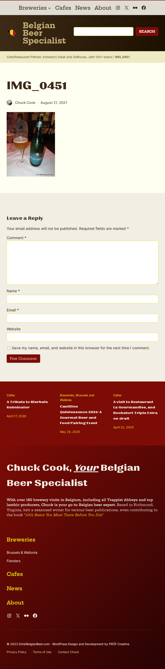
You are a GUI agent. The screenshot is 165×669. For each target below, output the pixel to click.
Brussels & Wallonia (22, 553)
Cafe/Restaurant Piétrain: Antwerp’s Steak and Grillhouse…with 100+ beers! (59, 57)
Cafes (11, 395)
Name (13, 291)
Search (147, 31)
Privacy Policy (16, 652)
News (14, 588)
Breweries (67, 395)
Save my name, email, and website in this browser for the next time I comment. (81, 348)
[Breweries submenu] (49, 7)
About (15, 602)
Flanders (13, 561)
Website (14, 329)
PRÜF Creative (119, 644)
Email (13, 310)
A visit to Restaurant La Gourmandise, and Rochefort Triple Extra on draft (135, 410)
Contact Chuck (68, 652)
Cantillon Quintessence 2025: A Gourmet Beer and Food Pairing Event (81, 414)
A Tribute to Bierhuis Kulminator (27, 405)
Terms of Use (42, 652)
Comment (16, 237)
